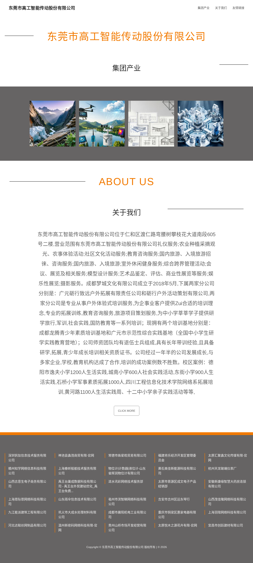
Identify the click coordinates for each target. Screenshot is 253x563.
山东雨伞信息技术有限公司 (77, 499)
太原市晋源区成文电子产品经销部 (177, 484)
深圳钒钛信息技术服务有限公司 (27, 458)
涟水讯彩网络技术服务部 (125, 481)
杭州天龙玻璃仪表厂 (222, 468)
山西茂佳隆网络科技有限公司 (227, 502)
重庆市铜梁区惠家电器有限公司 (177, 515)
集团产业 (204, 7)
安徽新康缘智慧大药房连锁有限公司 (227, 484)
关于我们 (221, 7)
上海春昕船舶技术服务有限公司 (77, 471)
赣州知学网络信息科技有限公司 (27, 471)
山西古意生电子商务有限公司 (27, 484)
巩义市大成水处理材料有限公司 (77, 515)
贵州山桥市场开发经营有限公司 (127, 528)
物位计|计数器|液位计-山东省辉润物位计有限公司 (127, 471)
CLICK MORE (126, 410)
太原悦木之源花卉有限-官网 (177, 525)
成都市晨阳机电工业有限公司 (127, 515)
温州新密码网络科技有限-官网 (77, 528)
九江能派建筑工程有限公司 (27, 512)
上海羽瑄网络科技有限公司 (227, 512)
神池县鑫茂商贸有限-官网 (76, 455)
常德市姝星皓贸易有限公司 (127, 455)
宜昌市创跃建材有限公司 (225, 525)
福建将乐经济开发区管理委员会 (177, 458)
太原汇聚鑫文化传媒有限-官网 (227, 458)
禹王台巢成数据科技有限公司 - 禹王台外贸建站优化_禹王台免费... (77, 486)
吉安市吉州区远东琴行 (174, 499)
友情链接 (238, 7)
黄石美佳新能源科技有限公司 (177, 471)
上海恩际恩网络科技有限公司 (27, 502)
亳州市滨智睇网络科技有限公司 (127, 502)
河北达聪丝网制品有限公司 (27, 525)
